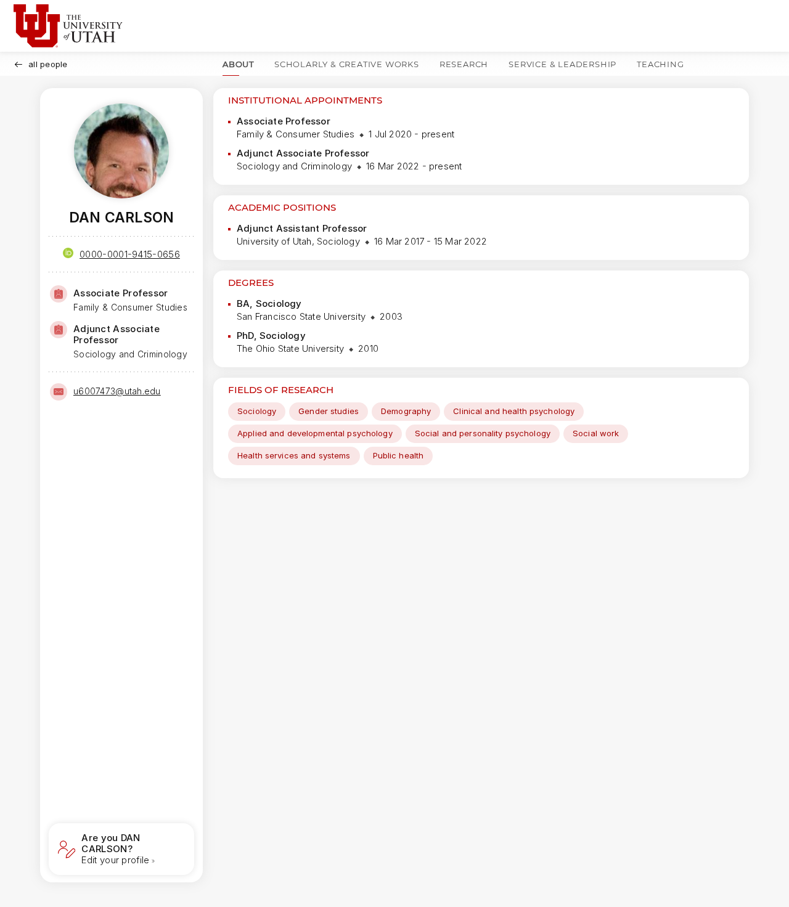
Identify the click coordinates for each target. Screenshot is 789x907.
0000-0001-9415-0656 (130, 254)
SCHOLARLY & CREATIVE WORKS (346, 64)
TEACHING (660, 64)
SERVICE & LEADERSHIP (562, 64)
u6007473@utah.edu (117, 391)
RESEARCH (463, 64)
